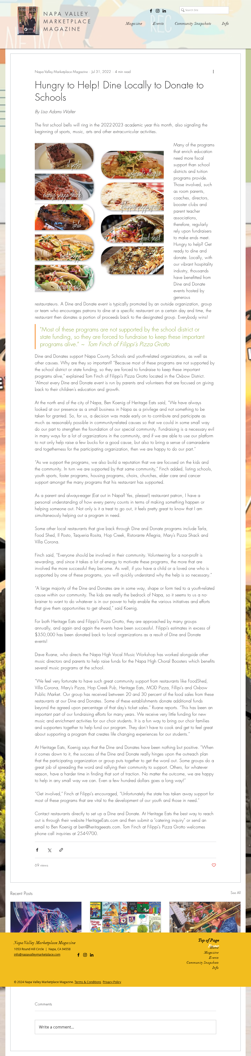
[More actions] (213, 71)
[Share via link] (61, 850)
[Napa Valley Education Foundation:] (205, 922)
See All (236, 892)
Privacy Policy (112, 982)
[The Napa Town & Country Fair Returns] (46, 922)
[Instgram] (157, 10)
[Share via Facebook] (37, 850)
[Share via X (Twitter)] (49, 850)
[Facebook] (151, 10)
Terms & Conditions (88, 982)
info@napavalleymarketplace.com (37, 954)
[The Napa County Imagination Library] (125, 922)
